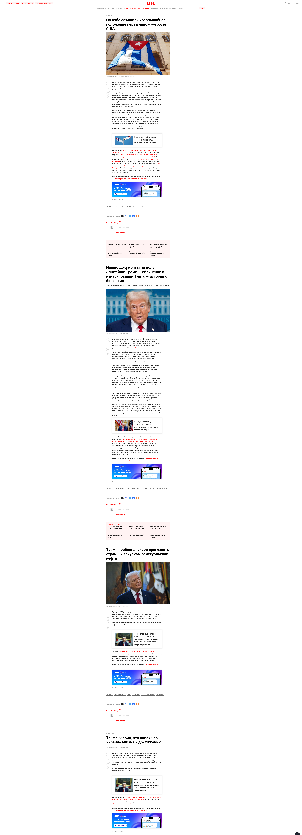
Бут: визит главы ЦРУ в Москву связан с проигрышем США (138, 741)
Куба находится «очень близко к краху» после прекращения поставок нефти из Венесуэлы (136, 166)
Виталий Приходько (118, 199)
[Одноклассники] (137, 216)
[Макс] (126, 216)
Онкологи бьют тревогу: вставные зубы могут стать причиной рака (137, 528)
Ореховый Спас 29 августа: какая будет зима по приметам (158, 528)
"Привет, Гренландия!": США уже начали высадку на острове (116, 535)
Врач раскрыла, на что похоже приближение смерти (117, 245)
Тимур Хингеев (117, 481)
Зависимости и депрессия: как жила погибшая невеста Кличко (117, 253)
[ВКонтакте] (133, 216)
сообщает (136, 348)
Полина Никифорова (118, 687)
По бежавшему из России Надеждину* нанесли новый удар (137, 246)
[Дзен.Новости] (122, 216)
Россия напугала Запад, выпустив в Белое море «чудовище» (115, 528)
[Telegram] (129, 216)
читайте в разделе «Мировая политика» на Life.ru (130, 179)
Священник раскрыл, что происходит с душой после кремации (158, 253)
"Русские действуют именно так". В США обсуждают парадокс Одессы (158, 246)
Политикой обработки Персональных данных (137, 8)
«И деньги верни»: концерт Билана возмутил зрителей (137, 252)
